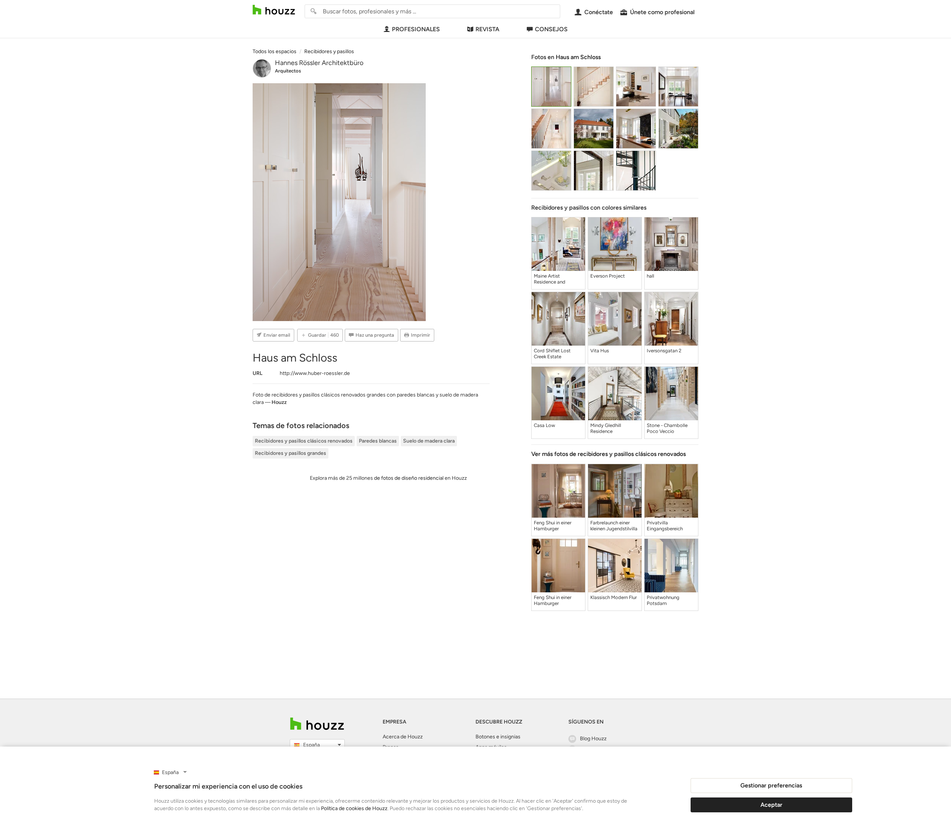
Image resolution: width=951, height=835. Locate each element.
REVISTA (487, 29)
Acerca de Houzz (403, 737)
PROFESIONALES (416, 29)
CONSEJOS (551, 29)
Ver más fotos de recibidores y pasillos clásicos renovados (608, 453)
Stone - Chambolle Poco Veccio (667, 428)
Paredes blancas (378, 441)
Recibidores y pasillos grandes (290, 453)
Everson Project (607, 276)
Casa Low (544, 425)
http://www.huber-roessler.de (315, 373)
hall (650, 276)
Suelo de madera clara (429, 441)
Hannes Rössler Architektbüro (319, 63)
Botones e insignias (498, 737)
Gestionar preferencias (771, 785)
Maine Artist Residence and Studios (549, 279)
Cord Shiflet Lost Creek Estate (552, 353)
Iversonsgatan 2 (664, 350)
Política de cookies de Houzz (354, 808)
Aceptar (771, 804)
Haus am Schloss (578, 57)
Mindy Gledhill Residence (605, 428)
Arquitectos (288, 71)
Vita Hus (599, 350)
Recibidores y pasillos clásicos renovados (304, 441)
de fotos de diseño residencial (409, 478)
